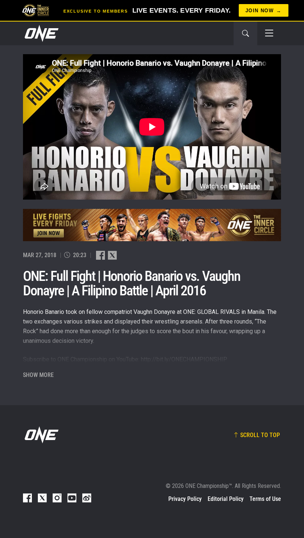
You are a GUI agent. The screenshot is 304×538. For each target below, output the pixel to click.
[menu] (269, 33)
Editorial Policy (226, 498)
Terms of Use (265, 498)
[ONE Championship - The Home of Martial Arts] (41, 33)
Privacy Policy (185, 498)
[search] (245, 33)
